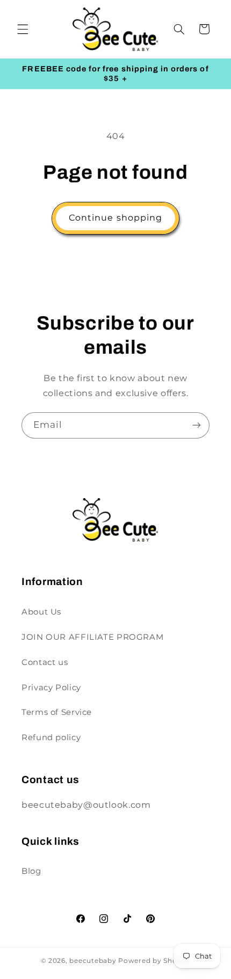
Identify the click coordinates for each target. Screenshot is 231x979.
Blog (31, 871)
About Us (41, 612)
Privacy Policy (51, 687)
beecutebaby (92, 961)
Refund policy (51, 737)
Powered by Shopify (154, 961)
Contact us (44, 662)
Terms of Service (56, 712)
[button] (22, 29)
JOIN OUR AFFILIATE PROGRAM (92, 637)
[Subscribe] (196, 425)
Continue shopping (115, 218)
